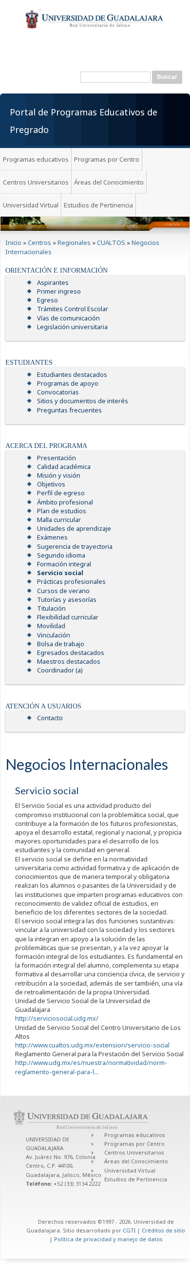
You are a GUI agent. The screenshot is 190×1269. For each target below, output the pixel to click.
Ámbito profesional (65, 502)
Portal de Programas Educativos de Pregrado (83, 120)
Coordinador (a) (60, 670)
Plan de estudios (61, 510)
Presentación (56, 457)
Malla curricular (59, 519)
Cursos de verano (63, 590)
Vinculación (53, 635)
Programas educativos (36, 159)
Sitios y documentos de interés (82, 400)
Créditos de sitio (163, 1230)
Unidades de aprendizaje (74, 528)
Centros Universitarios (36, 182)
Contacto (50, 717)
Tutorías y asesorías (66, 599)
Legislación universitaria (72, 326)
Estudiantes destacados (72, 374)
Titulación (51, 608)
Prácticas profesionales (71, 581)
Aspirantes (53, 282)
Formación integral (64, 564)
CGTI (129, 1230)
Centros (39, 242)
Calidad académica (64, 466)
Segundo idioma (61, 555)
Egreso (47, 300)
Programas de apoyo (67, 383)
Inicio (13, 242)
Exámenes (52, 537)
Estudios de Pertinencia (98, 205)
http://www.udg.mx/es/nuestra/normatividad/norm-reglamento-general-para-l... (91, 1067)
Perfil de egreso (61, 492)
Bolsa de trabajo (60, 643)
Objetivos (51, 484)
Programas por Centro (106, 159)
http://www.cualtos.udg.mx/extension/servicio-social (92, 1045)
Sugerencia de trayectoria (75, 546)
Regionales (74, 242)
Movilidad (51, 625)
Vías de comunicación (68, 318)
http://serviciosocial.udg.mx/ (56, 1018)
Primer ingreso (59, 291)
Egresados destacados (70, 652)
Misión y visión (58, 475)
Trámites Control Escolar (72, 308)
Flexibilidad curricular (67, 617)
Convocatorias (58, 392)
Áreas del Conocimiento (109, 182)
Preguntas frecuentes (69, 410)
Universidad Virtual (30, 205)
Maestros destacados (68, 661)
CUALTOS (111, 242)
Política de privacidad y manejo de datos (108, 1239)
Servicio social (60, 572)
